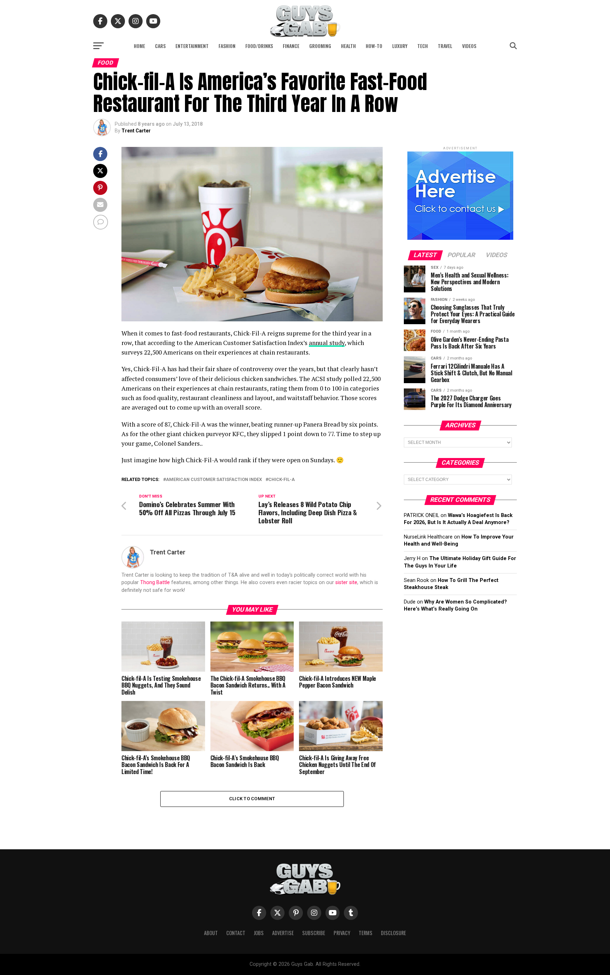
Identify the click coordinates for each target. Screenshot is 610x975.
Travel (445, 45)
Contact (235, 933)
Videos (469, 45)
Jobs (259, 933)
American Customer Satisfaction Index (214, 479)
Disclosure (393, 933)
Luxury (399, 45)
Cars (160, 45)
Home (139, 45)
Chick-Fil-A (281, 479)
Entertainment (192, 45)
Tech (422, 45)
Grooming (320, 45)
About (211, 933)
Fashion (227, 45)
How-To (374, 45)
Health (348, 45)
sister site (346, 582)
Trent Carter (136, 130)
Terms (365, 933)
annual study (327, 343)
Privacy (342, 933)
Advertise (283, 933)
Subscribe (313, 933)
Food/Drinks (259, 45)
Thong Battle (155, 582)
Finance (291, 45)
